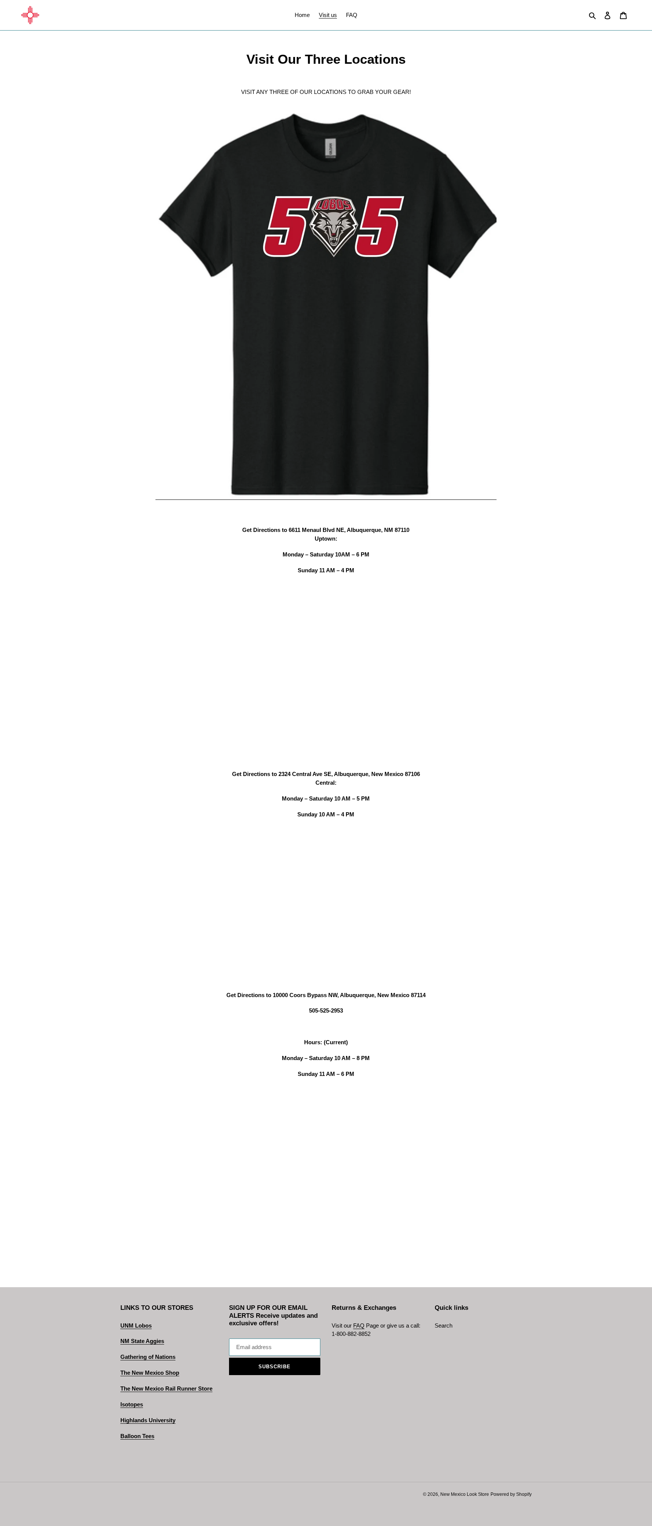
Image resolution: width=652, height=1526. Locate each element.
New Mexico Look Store (464, 1494)
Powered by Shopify (511, 1494)
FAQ (358, 1325)
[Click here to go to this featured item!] (325, 496)
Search (443, 1325)
